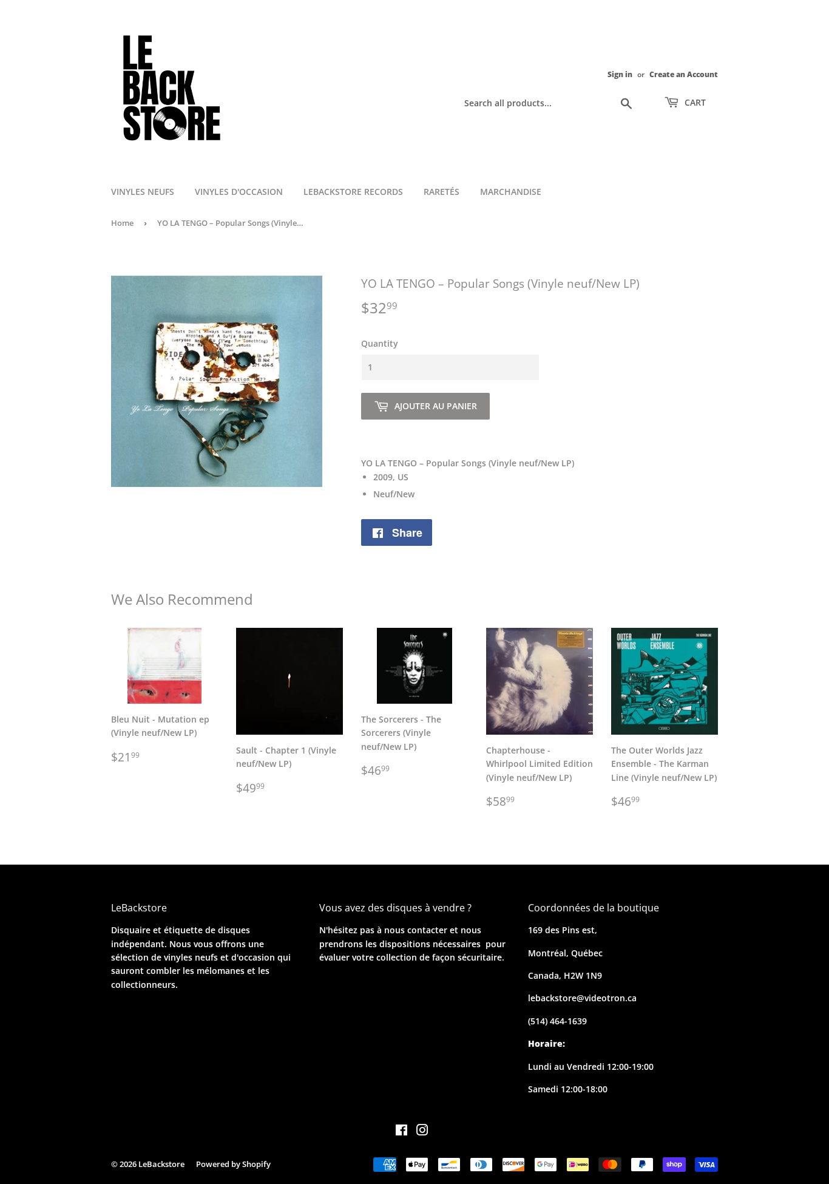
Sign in (619, 74)
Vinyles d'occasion (239, 191)
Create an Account (683, 74)
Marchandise (510, 191)
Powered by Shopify (233, 1163)
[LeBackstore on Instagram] (422, 1131)
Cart (694, 102)
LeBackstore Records (353, 191)
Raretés (441, 191)
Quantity (379, 343)
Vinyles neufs (142, 191)
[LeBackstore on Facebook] (401, 1131)
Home (122, 222)
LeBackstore (161, 1163)
